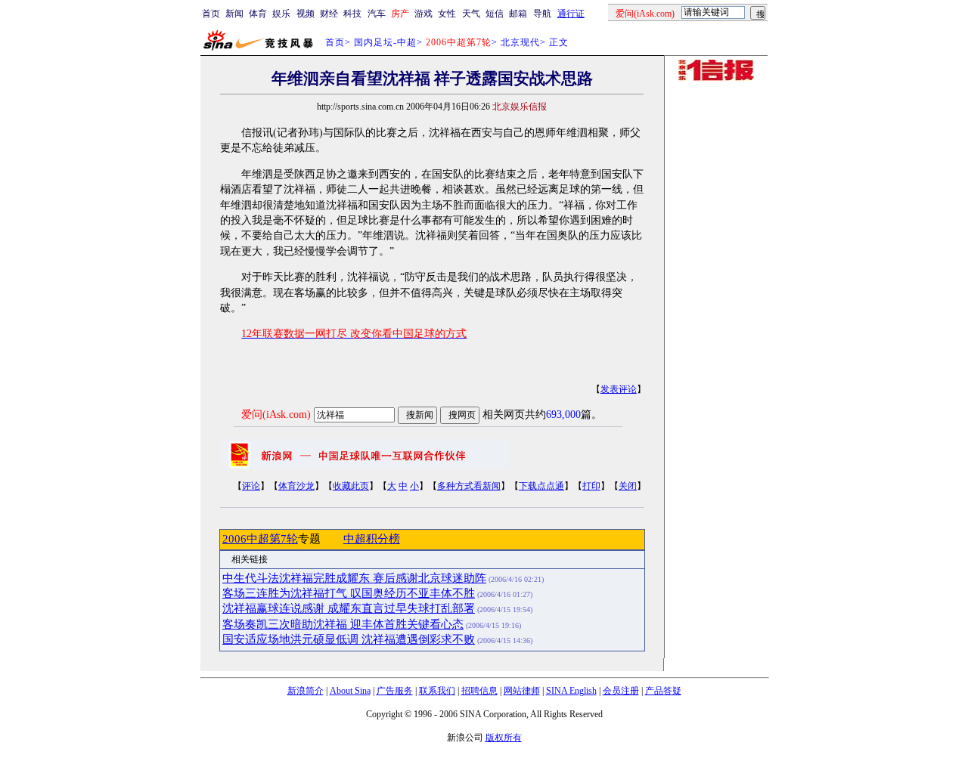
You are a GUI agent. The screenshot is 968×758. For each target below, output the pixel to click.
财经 (329, 13)
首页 (211, 13)
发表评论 (618, 389)
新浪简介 (305, 690)
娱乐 (281, 13)
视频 (305, 13)
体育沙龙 (296, 486)
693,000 (563, 414)
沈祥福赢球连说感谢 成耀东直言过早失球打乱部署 (348, 608)
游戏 (423, 13)
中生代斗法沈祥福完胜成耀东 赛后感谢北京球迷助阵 (354, 578)
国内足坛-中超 (385, 42)
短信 (495, 13)
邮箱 (518, 13)
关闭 (628, 486)
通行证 (571, 13)
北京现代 (520, 42)
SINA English (571, 690)
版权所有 (504, 737)
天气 (471, 13)
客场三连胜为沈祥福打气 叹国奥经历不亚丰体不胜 (348, 593)
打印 (591, 486)
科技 (352, 13)
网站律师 (522, 690)
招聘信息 (479, 690)
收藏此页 (351, 486)
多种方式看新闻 (469, 486)
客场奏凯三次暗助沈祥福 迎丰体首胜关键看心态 (343, 624)
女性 (447, 13)
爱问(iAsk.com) (276, 414)
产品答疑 (663, 690)
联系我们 (437, 690)
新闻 (234, 13)
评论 (251, 486)
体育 (258, 13)
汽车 (377, 13)
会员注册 (621, 690)
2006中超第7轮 (260, 539)
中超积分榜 (371, 539)
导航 (542, 13)
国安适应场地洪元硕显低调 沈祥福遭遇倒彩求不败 (348, 639)
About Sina (350, 690)
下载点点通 (541, 486)
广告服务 (395, 690)
